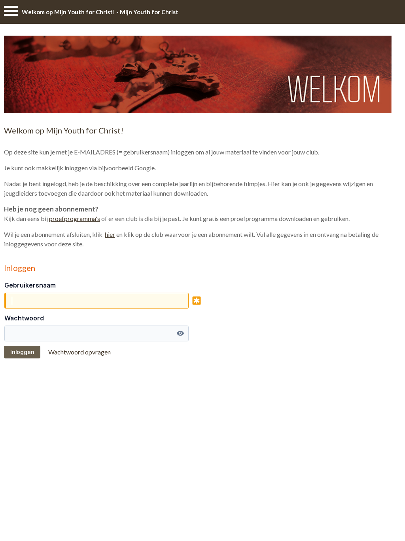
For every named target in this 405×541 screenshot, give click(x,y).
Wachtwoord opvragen (79, 352)
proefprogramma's (74, 218)
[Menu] (11, 13)
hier (110, 234)
